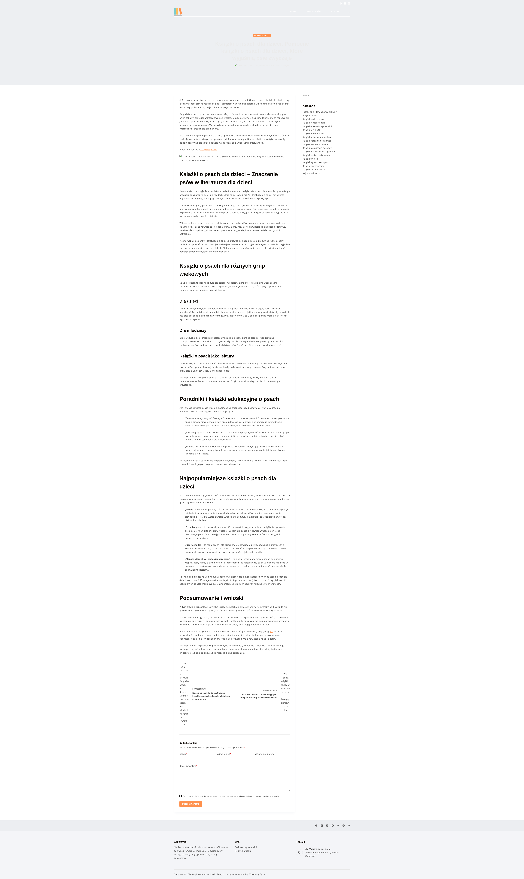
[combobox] (324, 95)
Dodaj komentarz (188, 766)
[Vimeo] (338, 825)
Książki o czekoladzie (314, 122)
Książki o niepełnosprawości (317, 126)
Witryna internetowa (264, 754)
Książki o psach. (208, 149)
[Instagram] (349, 3)
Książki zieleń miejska (314, 169)
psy (271, 631)
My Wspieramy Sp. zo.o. (257, 874)
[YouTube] (333, 825)
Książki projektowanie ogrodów (319, 151)
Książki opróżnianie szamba (317, 140)
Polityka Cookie (243, 850)
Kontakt (335, 11)
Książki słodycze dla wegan (317, 155)
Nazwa (183, 754)
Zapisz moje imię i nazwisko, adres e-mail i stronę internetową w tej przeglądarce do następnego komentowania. (231, 796)
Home (293, 11)
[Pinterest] (344, 825)
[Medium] (349, 825)
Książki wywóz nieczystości (317, 162)
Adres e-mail (224, 754)
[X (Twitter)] (345, 3)
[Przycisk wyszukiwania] (347, 95)
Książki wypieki (310, 158)
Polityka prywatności (246, 847)
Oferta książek (314, 11)
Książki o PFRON (311, 130)
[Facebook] (341, 3)
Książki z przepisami (313, 166)
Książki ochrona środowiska (317, 137)
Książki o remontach (313, 133)
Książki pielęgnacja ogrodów (317, 148)
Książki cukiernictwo (313, 119)
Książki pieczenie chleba (315, 144)
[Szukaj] (349, 12)
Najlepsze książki (262, 35)
